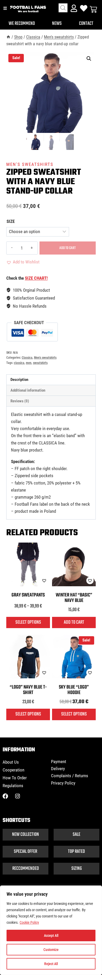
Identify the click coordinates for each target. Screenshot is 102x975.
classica (19, 363)
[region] (51, 930)
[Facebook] (5, 796)
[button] (89, 58)
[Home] (8, 37)
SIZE (11, 221)
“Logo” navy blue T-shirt (28, 690)
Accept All (51, 935)
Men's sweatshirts (29, 164)
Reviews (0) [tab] (19, 401)
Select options (28, 622)
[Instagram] (17, 796)
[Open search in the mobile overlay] (63, 7)
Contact (86, 23)
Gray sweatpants (28, 595)
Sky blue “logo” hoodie (74, 690)
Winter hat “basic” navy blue (74, 598)
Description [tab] (19, 379)
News (57, 23)
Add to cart (67, 248)
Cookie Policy (29, 922)
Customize (51, 950)
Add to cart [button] (74, 622)
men (28, 363)
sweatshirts (40, 363)
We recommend (22, 23)
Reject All (51, 964)
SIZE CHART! (36, 278)
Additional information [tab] (27, 390)
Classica (27, 357)
